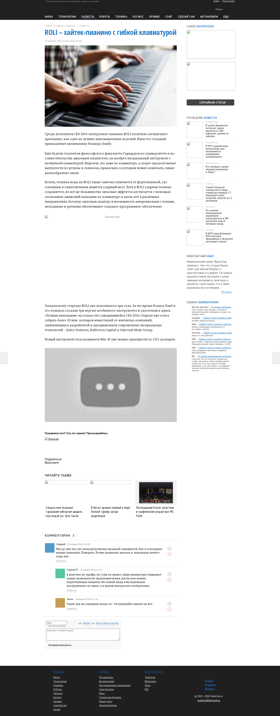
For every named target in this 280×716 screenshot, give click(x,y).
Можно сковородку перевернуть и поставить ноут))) (208, 328)
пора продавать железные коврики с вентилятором (209, 351)
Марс (102, 693)
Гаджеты (87, 16)
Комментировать (60, 645)
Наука (49, 16)
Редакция (210, 684)
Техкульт (62, 9)
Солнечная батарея (110, 697)
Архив (56, 709)
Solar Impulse (106, 689)
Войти (86, 623)
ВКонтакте (150, 681)
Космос (138, 16)
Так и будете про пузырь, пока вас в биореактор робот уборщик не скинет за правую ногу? (211, 312)
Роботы (104, 16)
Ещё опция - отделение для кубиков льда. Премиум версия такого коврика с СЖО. (212, 343)
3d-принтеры (106, 677)
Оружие (154, 16)
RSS (147, 689)
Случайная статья (212, 102)
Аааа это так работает (202, 335)
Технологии (67, 16)
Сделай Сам (186, 16)
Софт (169, 16)
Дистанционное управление (114, 685)
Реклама (209, 688)
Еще (226, 16)
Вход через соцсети (107, 623)
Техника (121, 16)
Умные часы (105, 701)
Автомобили (209, 16)
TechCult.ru (216, 696)
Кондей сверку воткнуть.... (204, 320)
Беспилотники (106, 681)
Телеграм (150, 677)
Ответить (61, 561)
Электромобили (108, 705)
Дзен (147, 685)
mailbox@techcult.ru (208, 700)
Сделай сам (59, 705)
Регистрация (228, 1)
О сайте (209, 680)
